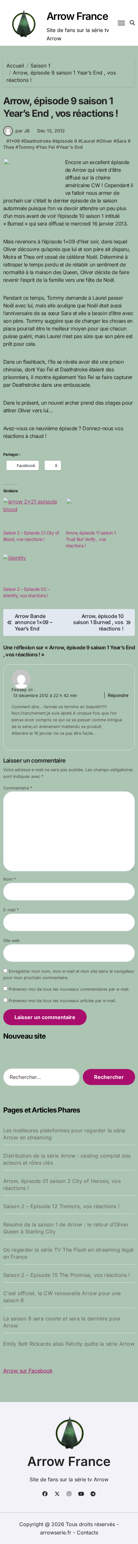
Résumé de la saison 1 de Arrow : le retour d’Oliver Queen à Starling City (66, 1228)
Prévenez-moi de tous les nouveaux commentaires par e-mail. (69, 989)
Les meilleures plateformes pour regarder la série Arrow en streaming (64, 1134)
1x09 (14, 141)
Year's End (71, 147)
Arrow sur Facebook (28, 1370)
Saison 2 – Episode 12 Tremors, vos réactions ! (61, 1206)
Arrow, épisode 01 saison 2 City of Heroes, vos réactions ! (62, 1184)
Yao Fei (47, 147)
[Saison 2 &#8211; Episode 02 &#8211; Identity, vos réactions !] (31, 570)
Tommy (26, 147)
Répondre (118, 695)
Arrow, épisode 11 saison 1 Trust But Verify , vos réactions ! (91, 539)
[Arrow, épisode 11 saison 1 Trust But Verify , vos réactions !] (94, 514)
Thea (8, 147)
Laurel (88, 141)
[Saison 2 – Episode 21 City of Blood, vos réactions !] (31, 514)
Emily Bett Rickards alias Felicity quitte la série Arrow (68, 1344)
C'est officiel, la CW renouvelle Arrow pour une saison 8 (62, 1296)
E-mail (11, 909)
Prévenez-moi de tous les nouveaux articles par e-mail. (62, 1000)
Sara (121, 141)
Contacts (87, 1532)
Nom (9, 879)
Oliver (105, 141)
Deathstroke (37, 141)
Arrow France (77, 16)
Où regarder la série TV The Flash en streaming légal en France (68, 1253)
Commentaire (17, 788)
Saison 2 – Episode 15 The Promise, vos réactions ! (66, 1275)
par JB (22, 130)
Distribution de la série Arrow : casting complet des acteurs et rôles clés (67, 1159)
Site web (11, 940)
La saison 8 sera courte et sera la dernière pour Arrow (62, 1322)
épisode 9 (66, 141)
